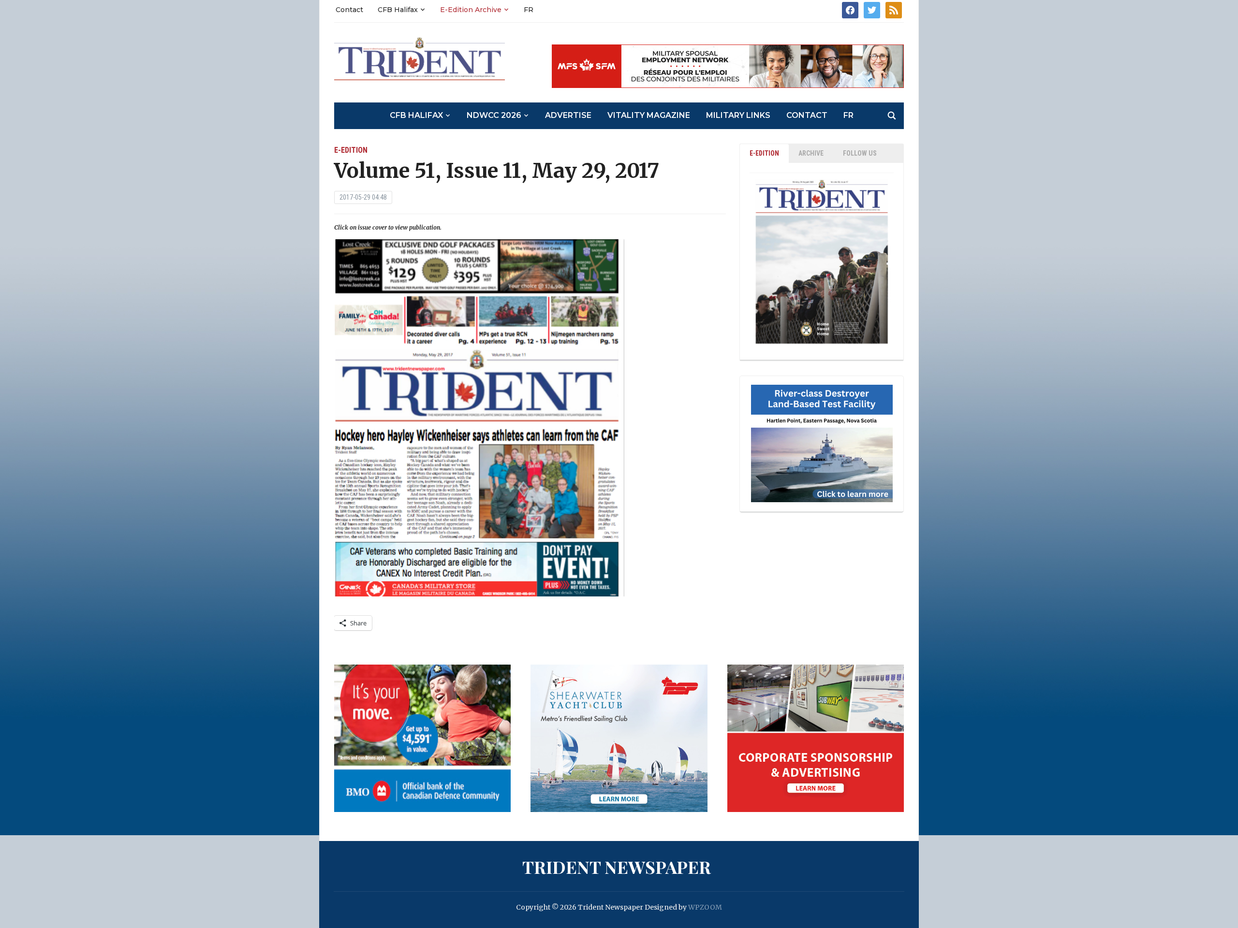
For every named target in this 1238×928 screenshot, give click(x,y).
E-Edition (351, 150)
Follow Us (860, 153)
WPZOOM (705, 907)
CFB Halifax (398, 9)
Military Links (738, 115)
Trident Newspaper (616, 866)
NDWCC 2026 (494, 115)
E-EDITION (764, 153)
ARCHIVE (811, 153)
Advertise (568, 115)
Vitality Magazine (648, 115)
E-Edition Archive (470, 9)
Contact (349, 9)
